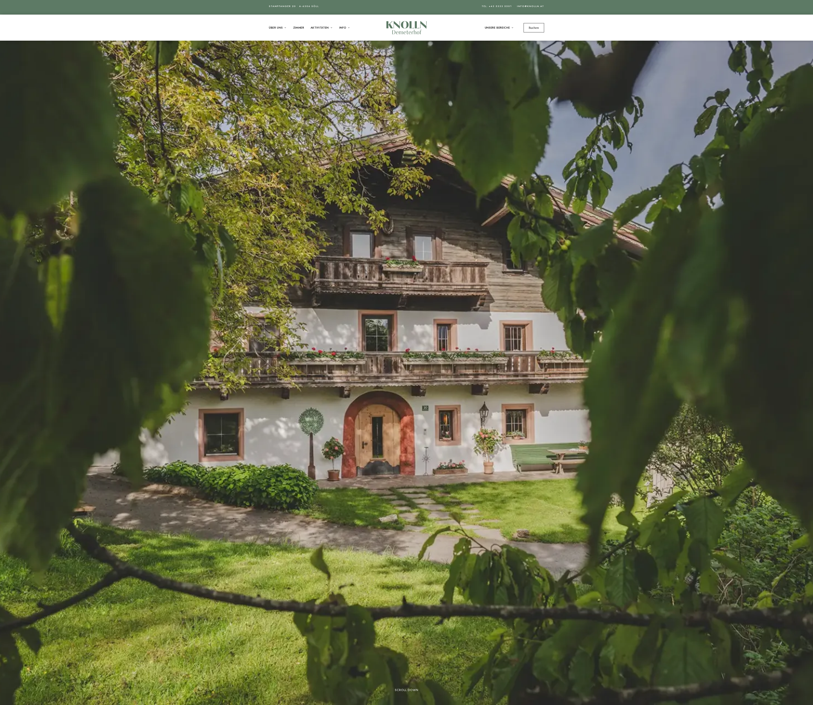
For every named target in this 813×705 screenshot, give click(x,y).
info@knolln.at (530, 6)
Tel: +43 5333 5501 (497, 6)
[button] (534, 27)
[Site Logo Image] (406, 27)
